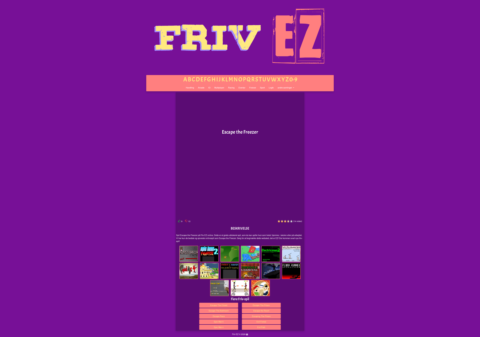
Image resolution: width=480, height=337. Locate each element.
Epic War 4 (219, 327)
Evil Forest (261, 321)
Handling (190, 87)
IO (209, 87)
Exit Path (261, 327)
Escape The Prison (261, 305)
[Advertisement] (156, 131)
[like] (179, 221)
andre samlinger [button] (285, 87)
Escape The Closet (218, 305)
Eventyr (241, 87)
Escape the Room (261, 310)
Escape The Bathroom (219, 310)
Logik (271, 87)
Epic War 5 (219, 321)
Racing (231, 87)
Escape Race (219, 316)
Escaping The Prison (261, 316)
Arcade (201, 87)
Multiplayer (219, 87)
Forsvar (252, 87)
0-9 (293, 79)
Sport (262, 87)
